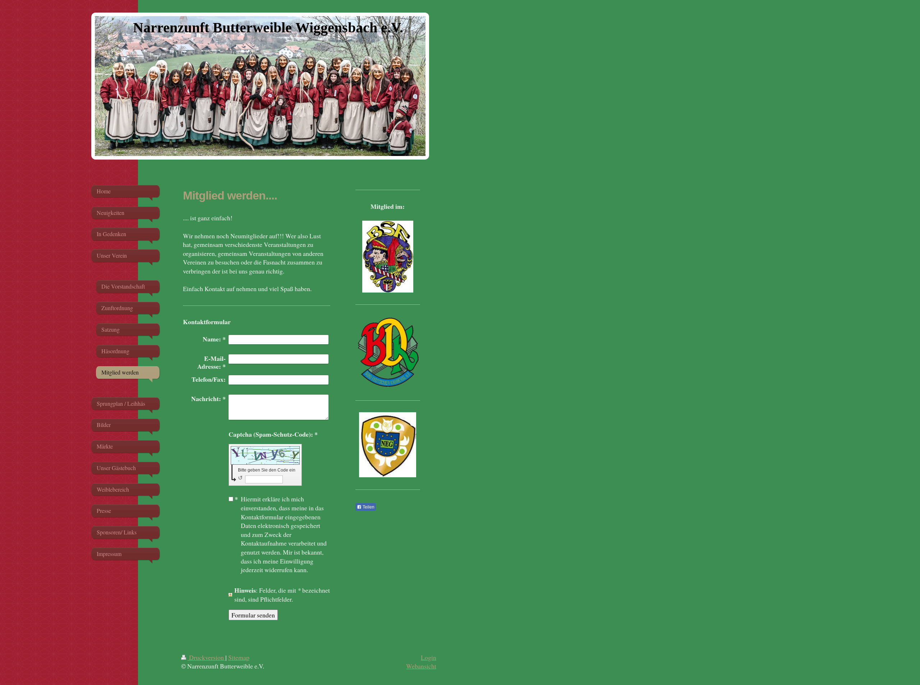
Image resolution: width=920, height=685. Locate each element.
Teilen (368, 507)
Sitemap (238, 657)
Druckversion (206, 657)
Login (428, 657)
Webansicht (421, 666)
